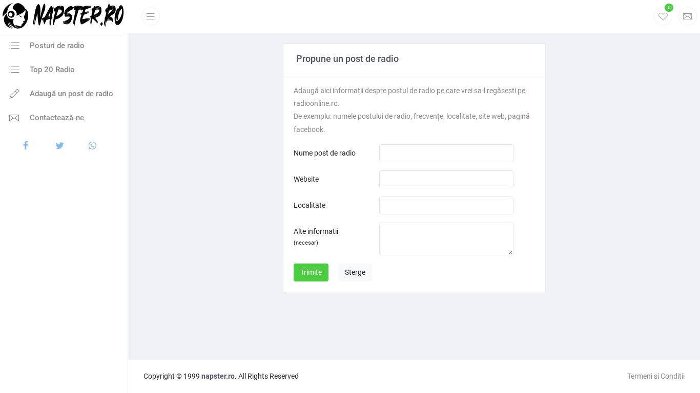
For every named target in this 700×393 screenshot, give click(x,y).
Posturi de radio (56, 45)
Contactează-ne (56, 117)
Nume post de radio (325, 153)
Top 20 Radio (51, 69)
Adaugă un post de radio (70, 93)
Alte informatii (316, 236)
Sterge (355, 272)
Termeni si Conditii (656, 376)
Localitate (309, 205)
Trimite (311, 272)
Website (306, 179)
